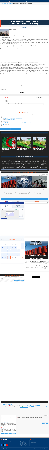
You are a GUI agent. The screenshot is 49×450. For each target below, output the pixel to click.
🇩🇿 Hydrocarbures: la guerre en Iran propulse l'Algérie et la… (9, 149)
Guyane (25, 163)
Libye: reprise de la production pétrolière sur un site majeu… (38, 149)
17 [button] (2, 254)
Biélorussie (12, 160)
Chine (35, 160)
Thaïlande (23, 167)
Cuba (11, 161)
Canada (32, 160)
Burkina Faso (22, 160)
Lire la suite (44, 423)
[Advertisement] (24, 12)
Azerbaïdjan (3, 160)
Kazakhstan (3, 164)
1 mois (4, 218)
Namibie (35, 164)
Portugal (22, 166)
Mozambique (31, 164)
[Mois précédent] (3, 239)
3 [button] (2, 247)
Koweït (9, 164)
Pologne (19, 166)
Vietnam (43, 167)
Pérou (24, 166)
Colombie (40, 160)
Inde (29, 163)
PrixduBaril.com (4, 448)
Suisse (5, 167)
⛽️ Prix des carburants (38, 1)
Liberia (14, 164)
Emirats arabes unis (28, 161)
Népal (5, 166)
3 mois (9, 218)
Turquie (34, 167)
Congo (43, 160)
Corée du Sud (5, 161)
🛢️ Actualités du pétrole (21, 1)
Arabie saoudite (31, 158)
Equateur (32, 161)
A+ (44, 3)
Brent (22, 405)
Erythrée (35, 161)
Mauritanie (24, 164)
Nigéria (40, 164)
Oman (7, 166)
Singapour (37, 166)
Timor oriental (27, 167)
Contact (45, 1)
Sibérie (35, 166)
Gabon (7, 163)
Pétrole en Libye (24, 27)
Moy (20, 216)
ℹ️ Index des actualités (23, 443)
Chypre (38, 160)
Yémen (46, 167)
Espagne (38, 161)
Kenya (7, 164)
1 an (15, 218)
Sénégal (12, 167)
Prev (45, 174)
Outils (42, 1)
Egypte (23, 161)
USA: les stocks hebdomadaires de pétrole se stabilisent (9, 190)
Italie (40, 163)
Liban (11, 164)
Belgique (9, 160)
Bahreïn (7, 160)
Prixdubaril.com (3, 3)
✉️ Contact (32, 441)
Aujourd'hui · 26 (12, 239)
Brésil (16, 160)
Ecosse (20, 161)
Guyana (22, 163)
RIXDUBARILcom (5, 439)
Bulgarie (18, 160)
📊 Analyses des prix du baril (30, 1)
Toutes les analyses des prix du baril (10, 433)
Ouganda (10, 166)
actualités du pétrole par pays (25, 156)
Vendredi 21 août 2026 (7, 404)
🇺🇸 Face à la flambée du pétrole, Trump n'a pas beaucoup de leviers (29, 417)
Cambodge (25, 160)
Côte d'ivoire (14, 161)
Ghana (9, 163)
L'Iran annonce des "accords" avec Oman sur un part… (24, 190)
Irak (34, 163)
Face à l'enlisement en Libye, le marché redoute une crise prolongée (24, 22)
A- (47, 3)
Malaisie (19, 164)
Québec (29, 166)
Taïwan (18, 167)
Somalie (41, 166)
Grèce (17, 163)
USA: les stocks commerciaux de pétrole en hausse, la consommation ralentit (36, 257)
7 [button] (15, 247)
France (3, 163)
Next (47, 174)
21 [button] (15, 254)
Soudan (43, 166)
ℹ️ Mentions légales (33, 442)
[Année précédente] (1, 239)
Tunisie (31, 167)
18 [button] (5, 254)
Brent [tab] (6, 201)
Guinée (19, 163)
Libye (16, 164)
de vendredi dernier (34, 406)
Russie (32, 166)
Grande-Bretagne (13, 163)
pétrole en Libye (25, 132)
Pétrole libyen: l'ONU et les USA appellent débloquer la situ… (23, 149)
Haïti (27, 163)
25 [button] (5, 257)
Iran (36, 163)
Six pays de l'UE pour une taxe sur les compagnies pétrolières (37, 261)
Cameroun (29, 160)
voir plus (4, 119)
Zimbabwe (3, 168)
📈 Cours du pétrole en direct (13, 1)
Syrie (10, 167)
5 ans (20, 218)
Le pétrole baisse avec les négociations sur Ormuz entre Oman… (39, 190)
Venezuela (39, 167)
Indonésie (31, 163)
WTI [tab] (18, 201)
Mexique (28, 164)
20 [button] (12, 254)
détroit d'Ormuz (15, 408)
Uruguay (36, 167)
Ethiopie (46, 161)
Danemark (17, 161)
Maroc (21, 164)
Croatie (9, 161)
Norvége (42, 164)
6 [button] (12, 247)
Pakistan (13, 166)
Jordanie (45, 163)
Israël (38, 163)
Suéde (8, 167)
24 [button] (2, 257)
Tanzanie (15, 167)
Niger (37, 164)
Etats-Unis (42, 161)
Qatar (26, 166)
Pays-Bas (16, 166)
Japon (43, 163)
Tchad (21, 167)
